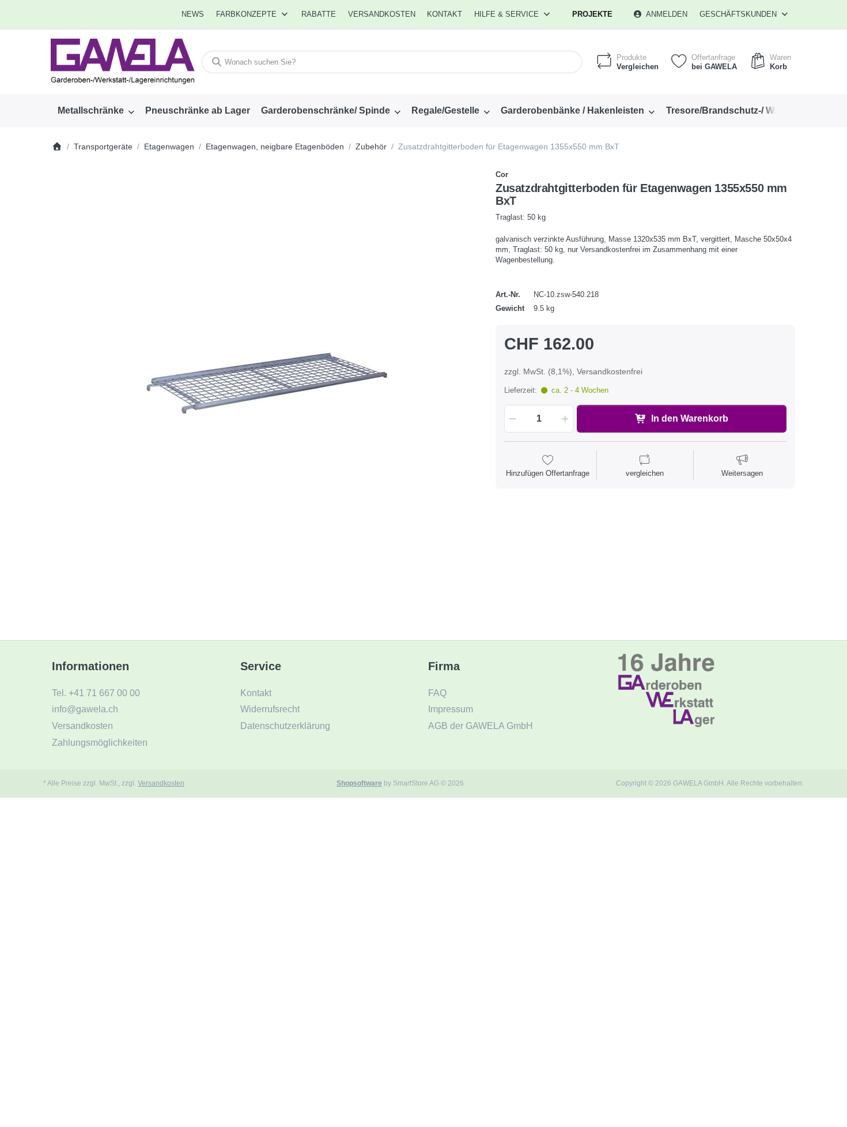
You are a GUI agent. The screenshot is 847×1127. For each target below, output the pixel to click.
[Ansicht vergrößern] (265, 383)
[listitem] (265, 383)
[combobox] (392, 62)
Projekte (592, 14)
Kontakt (444, 14)
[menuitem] (193, 14)
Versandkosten (161, 783)
